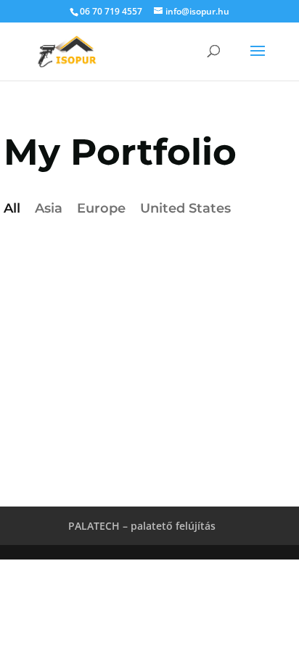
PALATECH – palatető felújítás (142, 526)
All (12, 208)
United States (185, 208)
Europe (101, 208)
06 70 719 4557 (111, 11)
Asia (48, 208)
